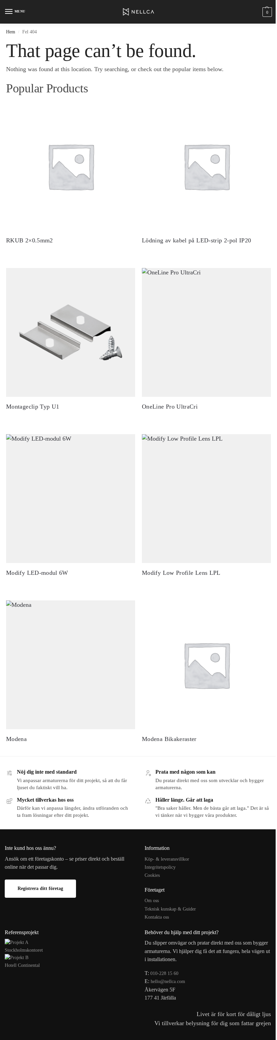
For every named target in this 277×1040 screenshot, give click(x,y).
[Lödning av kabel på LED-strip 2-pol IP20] (206, 166)
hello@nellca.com (168, 981)
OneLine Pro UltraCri (170, 406)
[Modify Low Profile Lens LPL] (206, 498)
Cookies (152, 875)
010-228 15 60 (164, 973)
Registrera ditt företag (40, 888)
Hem (10, 31)
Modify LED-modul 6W (37, 572)
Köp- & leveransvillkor (167, 859)
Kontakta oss (157, 917)
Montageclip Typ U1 (32, 406)
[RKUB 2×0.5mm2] (70, 166)
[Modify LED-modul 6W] (70, 498)
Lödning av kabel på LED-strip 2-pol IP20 (196, 240)
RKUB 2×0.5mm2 (29, 240)
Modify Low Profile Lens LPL (181, 572)
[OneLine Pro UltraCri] (206, 332)
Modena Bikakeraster (169, 739)
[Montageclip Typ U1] (70, 332)
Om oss (152, 900)
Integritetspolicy (160, 867)
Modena (16, 739)
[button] (266, 12)
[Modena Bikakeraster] (206, 664)
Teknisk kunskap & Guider (170, 909)
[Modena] (70, 664)
